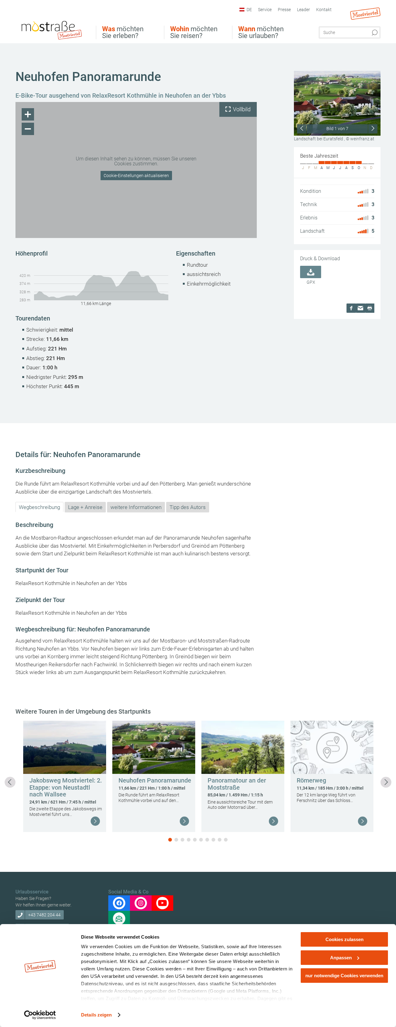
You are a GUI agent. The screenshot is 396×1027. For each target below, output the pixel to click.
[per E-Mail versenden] (360, 308)
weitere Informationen (135, 507)
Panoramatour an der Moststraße (237, 784)
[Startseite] (51, 30)
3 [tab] (182, 840)
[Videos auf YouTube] (162, 903)
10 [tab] (226, 840)
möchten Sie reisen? (193, 32)
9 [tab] (220, 840)
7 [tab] (207, 840)
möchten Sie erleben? (123, 32)
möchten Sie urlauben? (261, 32)
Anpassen (341, 957)
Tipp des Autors (188, 507)
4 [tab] (189, 840)
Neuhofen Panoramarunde (154, 780)
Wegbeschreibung (39, 507)
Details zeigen (96, 1014)
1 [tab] (170, 840)
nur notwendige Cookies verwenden (344, 975)
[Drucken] (369, 308)
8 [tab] (213, 840)
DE (249, 9)
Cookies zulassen (344, 939)
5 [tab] (195, 840)
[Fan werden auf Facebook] (119, 903)
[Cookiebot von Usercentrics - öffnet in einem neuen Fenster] (40, 1015)
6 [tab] (201, 840)
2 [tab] (176, 840)
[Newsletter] (119, 918)
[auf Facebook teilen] (351, 308)
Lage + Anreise (85, 507)
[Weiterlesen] (95, 821)
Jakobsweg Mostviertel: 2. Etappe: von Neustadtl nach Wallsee (65, 787)
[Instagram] (141, 903)
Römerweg (311, 780)
